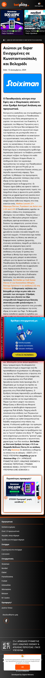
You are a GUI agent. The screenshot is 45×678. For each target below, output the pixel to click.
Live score (5, 554)
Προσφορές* (7, 603)
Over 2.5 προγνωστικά (10, 531)
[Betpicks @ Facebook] (6, 620)
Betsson (5, 594)
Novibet (5, 568)
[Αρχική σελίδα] (4, 40)
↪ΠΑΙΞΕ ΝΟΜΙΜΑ (24, 355)
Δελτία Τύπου (7, 608)
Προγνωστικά (7, 522)
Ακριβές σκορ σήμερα (10, 536)
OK (22, 667)
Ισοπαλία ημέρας (8, 527)
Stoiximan (15, 450)
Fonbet (4, 581)
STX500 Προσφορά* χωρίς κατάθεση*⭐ (20, 500)
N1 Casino (6, 598)
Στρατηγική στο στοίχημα (12, 550)
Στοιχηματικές (8, 559)
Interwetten (6, 585)
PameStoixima (7, 577)
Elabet (4, 572)
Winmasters (6, 589)
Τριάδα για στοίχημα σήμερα (13, 540)
